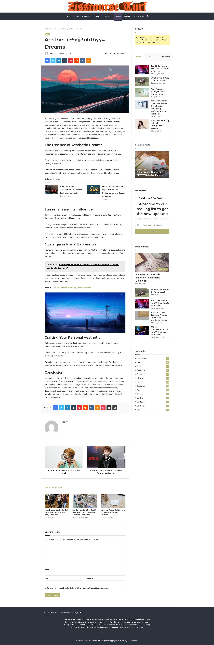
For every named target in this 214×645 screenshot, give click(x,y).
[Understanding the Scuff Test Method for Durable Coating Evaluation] (85, 501)
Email (47, 579)
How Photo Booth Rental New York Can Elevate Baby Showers (56, 512)
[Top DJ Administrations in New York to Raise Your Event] (142, 330)
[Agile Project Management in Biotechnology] (142, 92)
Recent (151, 57)
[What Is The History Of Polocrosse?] (142, 81)
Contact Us (139, 16)
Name (48, 569)
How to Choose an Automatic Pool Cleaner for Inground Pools (71, 189)
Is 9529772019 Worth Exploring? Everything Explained (147, 277)
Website (90, 579)
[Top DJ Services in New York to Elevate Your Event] (142, 69)
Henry (51, 54)
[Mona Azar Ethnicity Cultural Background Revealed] (142, 124)
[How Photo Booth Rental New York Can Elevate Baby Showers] (57, 501)
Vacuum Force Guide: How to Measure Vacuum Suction (113, 512)
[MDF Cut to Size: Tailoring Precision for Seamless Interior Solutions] (142, 315)
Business (86, 16)
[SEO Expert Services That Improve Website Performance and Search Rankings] (93, 189)
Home (68, 16)
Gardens (140, 398)
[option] (152, 164)
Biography (141, 370)
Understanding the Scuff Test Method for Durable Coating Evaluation (84, 512)
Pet (138, 390)
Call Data (140, 406)
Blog (76, 16)
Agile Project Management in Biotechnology (158, 91)
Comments (165, 57)
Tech (118, 16)
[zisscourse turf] (107, 6)
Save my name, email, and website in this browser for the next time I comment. (78, 588)
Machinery (141, 402)
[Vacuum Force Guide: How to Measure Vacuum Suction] (113, 501)
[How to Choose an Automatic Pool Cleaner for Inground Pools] (51, 189)
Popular (138, 57)
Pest (138, 410)
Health (97, 16)
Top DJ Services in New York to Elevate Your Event (160, 68)
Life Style (108, 16)
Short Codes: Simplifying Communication (72, 288)
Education (141, 386)
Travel (127, 16)
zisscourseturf (142, 358)
